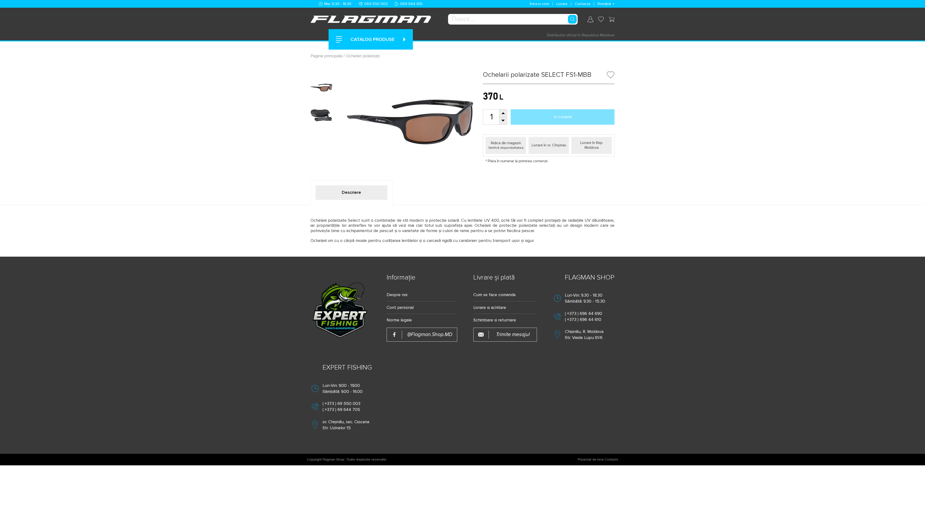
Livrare (562, 3)
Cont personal (400, 307)
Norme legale (399, 320)
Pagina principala (327, 55)
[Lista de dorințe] (601, 19)
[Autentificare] (590, 19)
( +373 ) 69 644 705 (341, 409)
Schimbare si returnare (494, 320)
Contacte (582, 3)
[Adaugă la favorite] (610, 74)
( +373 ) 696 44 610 (583, 319)
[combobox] (513, 19)
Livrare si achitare (489, 307)
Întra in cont (539, 3)
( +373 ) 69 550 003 (341, 403)
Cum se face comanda (494, 294)
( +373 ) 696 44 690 (583, 313)
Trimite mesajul (513, 335)
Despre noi (397, 294)
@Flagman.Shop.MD (429, 335)
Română (604, 3)
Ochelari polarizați (363, 55)
